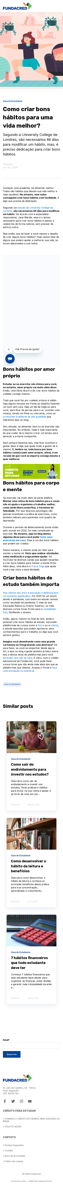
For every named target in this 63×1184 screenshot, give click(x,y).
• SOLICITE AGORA (12, 1126)
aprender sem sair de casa (17, 657)
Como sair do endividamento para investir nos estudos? (30, 769)
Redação (8, 164)
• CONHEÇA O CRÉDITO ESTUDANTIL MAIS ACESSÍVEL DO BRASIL (31, 1119)
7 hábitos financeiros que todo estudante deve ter (29, 963)
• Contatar (8, 1150)
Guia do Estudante (12, 684)
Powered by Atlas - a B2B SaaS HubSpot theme (31, 1181)
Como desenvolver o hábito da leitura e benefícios (28, 866)
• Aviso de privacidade (14, 1156)
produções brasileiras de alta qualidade (24, 416)
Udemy (54, 625)
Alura (41, 625)
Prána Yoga (37, 566)
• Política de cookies (13, 1161)
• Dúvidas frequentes (13, 1145)
